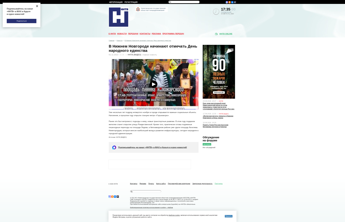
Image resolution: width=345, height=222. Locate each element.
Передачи (133, 34)
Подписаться (22, 21)
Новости (122, 34)
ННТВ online (225, 34)
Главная (111, 40)
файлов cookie (174, 215)
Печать (151, 184)
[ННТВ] (119, 27)
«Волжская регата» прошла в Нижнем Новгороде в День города (218, 117)
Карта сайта (161, 184)
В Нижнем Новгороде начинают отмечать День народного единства (148, 40)
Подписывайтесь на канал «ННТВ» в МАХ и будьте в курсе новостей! (152, 147)
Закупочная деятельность (202, 184)
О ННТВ (112, 34)
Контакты (145, 34)
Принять (228, 216)
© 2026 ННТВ (113, 184)
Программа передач (173, 34)
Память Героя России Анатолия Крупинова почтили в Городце (215, 126)
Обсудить (207, 144)
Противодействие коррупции (179, 184)
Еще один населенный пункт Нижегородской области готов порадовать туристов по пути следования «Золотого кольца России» (218, 106)
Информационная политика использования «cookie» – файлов (151, 207)
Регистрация (131, 2)
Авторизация (116, 2)
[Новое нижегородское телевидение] (152, 11)
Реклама (156, 34)
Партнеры (219, 184)
